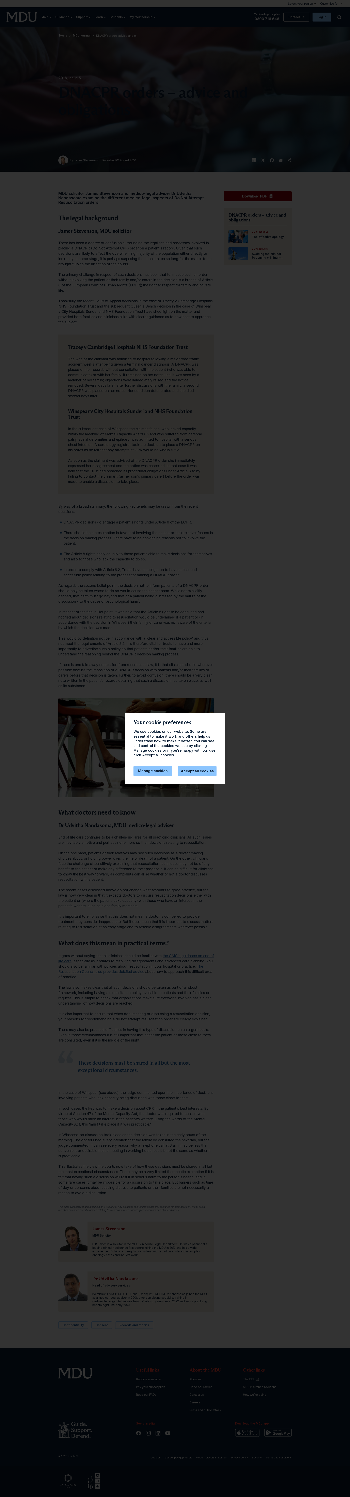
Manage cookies (153, 771)
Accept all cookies (197, 771)
